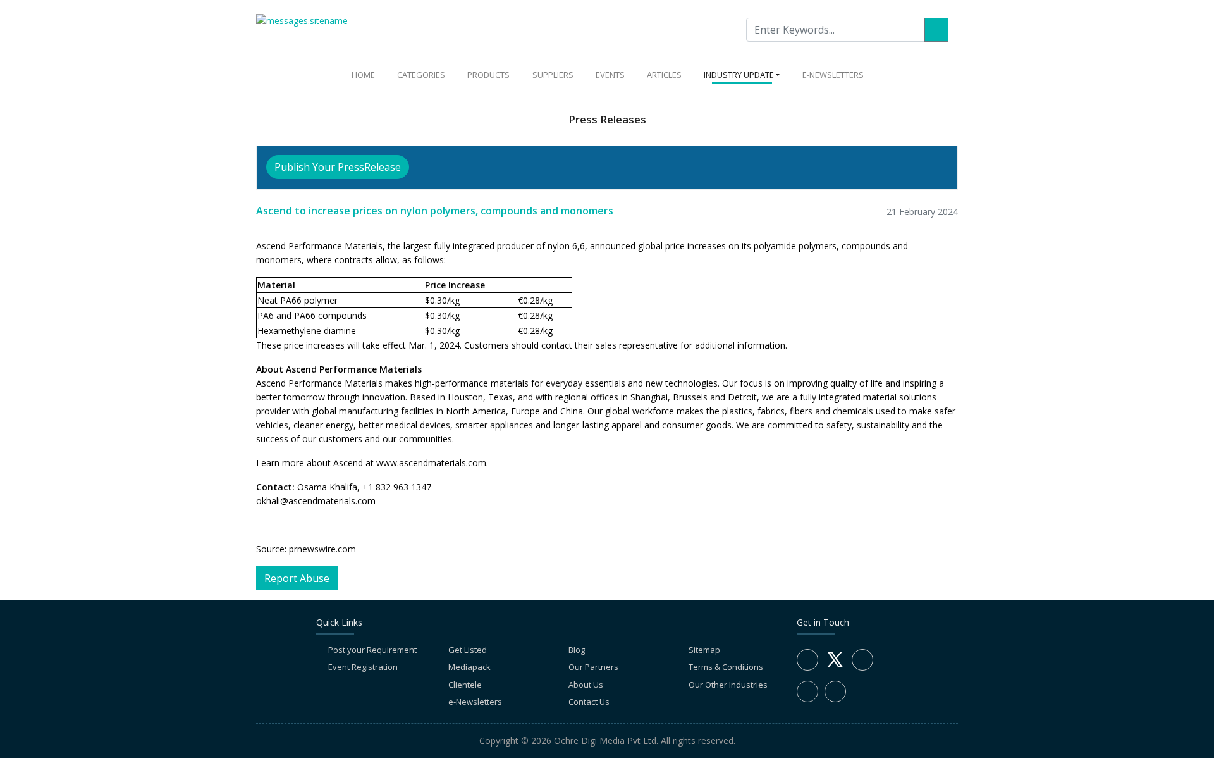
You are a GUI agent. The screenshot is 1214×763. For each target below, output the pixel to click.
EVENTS (610, 74)
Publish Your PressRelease (337, 167)
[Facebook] (807, 660)
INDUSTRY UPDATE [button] (739, 74)
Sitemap (704, 649)
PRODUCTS (488, 74)
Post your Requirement (372, 649)
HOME (366, 74)
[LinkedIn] (862, 660)
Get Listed (467, 649)
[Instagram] (807, 691)
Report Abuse (296, 578)
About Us (585, 684)
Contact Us (589, 701)
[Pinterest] (835, 691)
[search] (936, 30)
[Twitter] (835, 667)
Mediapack (469, 667)
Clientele (465, 684)
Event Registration (363, 667)
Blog (576, 649)
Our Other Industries (728, 684)
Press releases (607, 119)
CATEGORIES (421, 74)
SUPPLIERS (552, 74)
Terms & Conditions (726, 667)
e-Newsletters (833, 74)
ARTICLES (664, 74)
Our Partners (593, 667)
